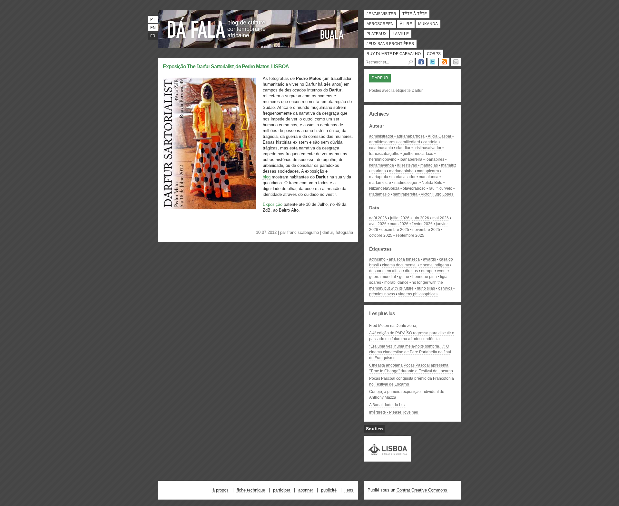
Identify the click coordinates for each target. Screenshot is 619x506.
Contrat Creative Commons (422, 490)
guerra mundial (382, 276)
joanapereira (411, 159)
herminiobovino (383, 159)
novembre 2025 (426, 229)
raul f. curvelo (440, 188)
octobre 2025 (380, 235)
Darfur (327, 232)
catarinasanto (381, 148)
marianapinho (401, 171)
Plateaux (377, 34)
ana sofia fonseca (404, 259)
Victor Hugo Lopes (437, 194)
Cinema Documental (399, 265)
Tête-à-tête (414, 14)
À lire (406, 24)
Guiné (404, 276)
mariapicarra (428, 171)
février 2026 (422, 224)
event (442, 271)
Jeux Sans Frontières (390, 44)
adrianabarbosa (411, 136)
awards (429, 259)
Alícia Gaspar (439, 136)
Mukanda (428, 24)
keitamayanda (381, 165)
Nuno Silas (426, 288)
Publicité (329, 490)
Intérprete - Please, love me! (393, 412)
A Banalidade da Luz (387, 405)
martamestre (380, 182)
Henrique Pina (424, 276)
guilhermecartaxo (418, 153)
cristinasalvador (427, 148)
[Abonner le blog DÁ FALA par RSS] (444, 62)
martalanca (428, 177)
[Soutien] (387, 458)
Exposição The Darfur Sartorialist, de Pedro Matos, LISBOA (226, 66)
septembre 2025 (410, 235)
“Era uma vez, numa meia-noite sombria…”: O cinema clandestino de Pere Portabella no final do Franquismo (410, 352)
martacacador (403, 177)
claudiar (403, 148)
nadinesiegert (406, 182)
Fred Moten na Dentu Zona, (393, 325)
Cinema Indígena (434, 265)
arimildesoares (382, 142)
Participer (281, 490)
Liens (349, 490)
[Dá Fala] (197, 27)
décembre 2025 (395, 229)
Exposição (272, 204)
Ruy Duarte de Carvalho (394, 54)
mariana (378, 171)
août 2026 (378, 218)
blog (266, 177)
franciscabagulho (303, 232)
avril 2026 (378, 224)
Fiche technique (251, 490)
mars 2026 (399, 224)
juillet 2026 (399, 218)
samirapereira (405, 194)
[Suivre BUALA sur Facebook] (421, 62)
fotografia (344, 232)
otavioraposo (414, 188)
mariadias (429, 165)
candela (430, 142)
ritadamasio (379, 194)
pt (152, 19)
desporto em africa (385, 271)
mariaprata (378, 177)
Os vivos (445, 288)
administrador (381, 136)
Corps (434, 54)
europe (427, 271)
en (153, 27)
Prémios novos (382, 294)
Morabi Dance (396, 282)
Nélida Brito (432, 182)
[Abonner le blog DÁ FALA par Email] (456, 62)
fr (152, 36)
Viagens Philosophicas (417, 294)
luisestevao (407, 165)
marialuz (448, 165)
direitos (411, 271)
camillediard (409, 142)
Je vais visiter (381, 14)
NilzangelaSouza (384, 188)
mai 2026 (440, 218)
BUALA (332, 34)
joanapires (435, 159)
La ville (401, 34)
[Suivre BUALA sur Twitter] (432, 62)
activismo (377, 259)
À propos (220, 490)
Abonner (305, 490)
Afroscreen (380, 24)
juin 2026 (421, 218)
